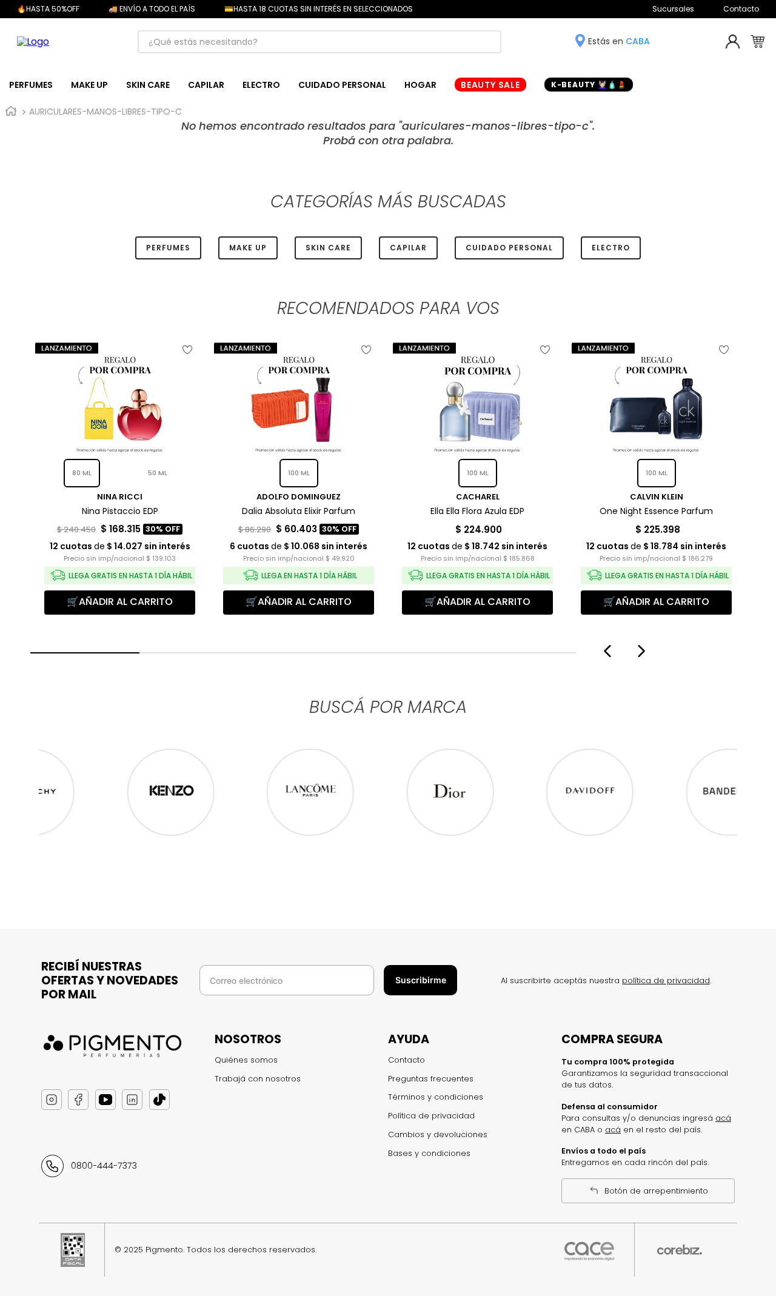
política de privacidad (666, 980)
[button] (84, 652)
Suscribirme (420, 980)
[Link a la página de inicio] (10, 111)
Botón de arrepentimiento (656, 1191)
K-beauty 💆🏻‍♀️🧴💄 (589, 84)
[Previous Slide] (606, 651)
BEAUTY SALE (490, 85)
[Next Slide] (643, 651)
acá (723, 1118)
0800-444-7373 (104, 1166)
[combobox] (319, 41)
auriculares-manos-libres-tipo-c (105, 111)
